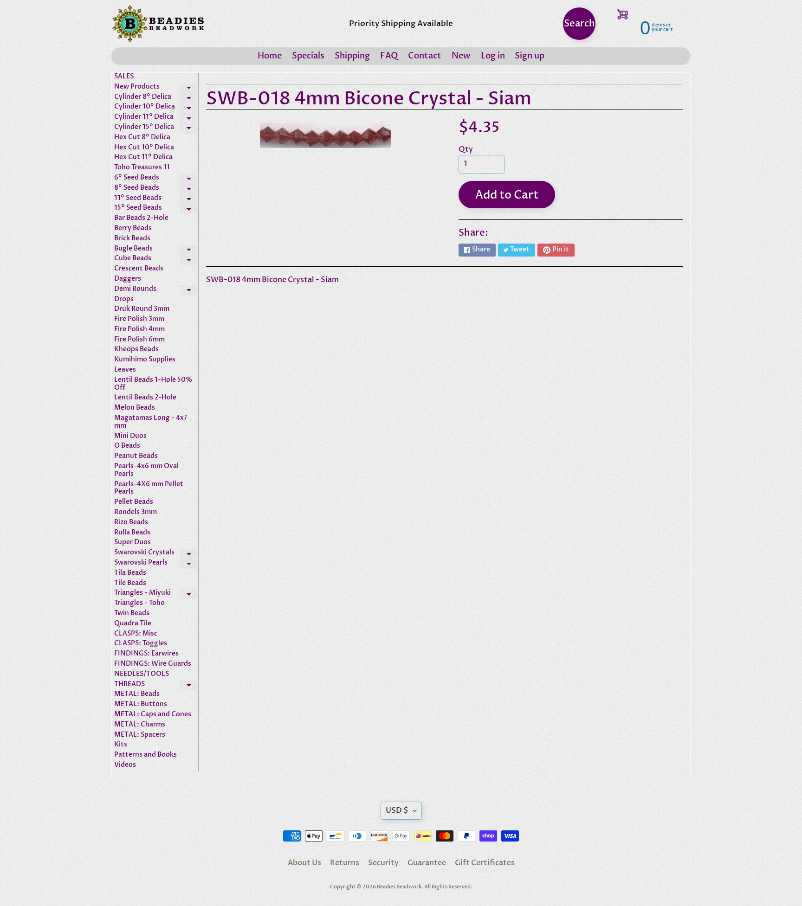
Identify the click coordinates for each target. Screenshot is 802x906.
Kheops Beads (136, 349)
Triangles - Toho (139, 603)
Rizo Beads (131, 523)
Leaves (125, 370)
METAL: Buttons (140, 704)
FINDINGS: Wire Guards (152, 664)
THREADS (156, 686)
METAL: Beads (137, 694)
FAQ (389, 56)
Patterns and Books (145, 755)
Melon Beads (134, 408)
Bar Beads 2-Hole (141, 218)
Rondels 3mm (135, 512)
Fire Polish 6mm (139, 340)
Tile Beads (130, 583)
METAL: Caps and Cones (152, 715)
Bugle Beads (156, 250)
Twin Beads (131, 613)
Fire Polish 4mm (139, 330)
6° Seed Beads (156, 179)
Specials (308, 56)
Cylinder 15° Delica (156, 128)
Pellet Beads (133, 502)
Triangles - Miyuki (156, 594)
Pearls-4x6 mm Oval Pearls (146, 470)
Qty (466, 149)
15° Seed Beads (156, 209)
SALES (124, 77)
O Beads (127, 446)
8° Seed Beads (156, 189)
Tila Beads (130, 573)
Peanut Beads (136, 456)
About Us (304, 863)
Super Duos (132, 542)
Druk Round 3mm (141, 309)
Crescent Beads (138, 269)
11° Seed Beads (156, 199)
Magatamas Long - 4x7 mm (150, 422)
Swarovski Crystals (156, 554)
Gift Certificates (485, 863)
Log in (493, 56)
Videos (125, 765)
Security (383, 863)
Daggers (127, 279)
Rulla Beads (132, 533)
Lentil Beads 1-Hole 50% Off (153, 384)
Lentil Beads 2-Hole (145, 398)
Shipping (352, 56)
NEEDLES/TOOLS (141, 674)
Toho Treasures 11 (142, 168)
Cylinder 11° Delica (156, 118)
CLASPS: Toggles (140, 644)
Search (579, 23)
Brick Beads (132, 239)
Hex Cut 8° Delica (142, 137)
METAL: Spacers (139, 735)
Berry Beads (133, 228)
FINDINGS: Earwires (146, 654)
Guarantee (426, 863)
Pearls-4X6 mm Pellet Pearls (148, 488)
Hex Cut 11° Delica (143, 157)
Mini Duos (130, 436)
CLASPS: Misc (135, 634)
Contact (424, 56)
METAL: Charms (139, 725)
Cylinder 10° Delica (156, 108)
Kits (120, 745)
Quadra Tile (132, 624)
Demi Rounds (156, 290)
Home (270, 56)
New (461, 56)
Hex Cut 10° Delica (144, 148)
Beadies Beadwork (399, 886)
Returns (344, 863)
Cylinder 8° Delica (156, 98)
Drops (124, 299)
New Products (156, 88)
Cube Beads (156, 260)
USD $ (397, 810)
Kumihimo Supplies (144, 360)
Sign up (529, 56)
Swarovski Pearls (156, 564)
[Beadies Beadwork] (157, 23)
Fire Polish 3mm (139, 319)
